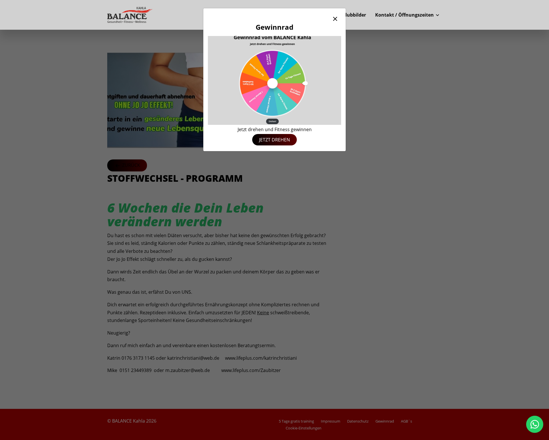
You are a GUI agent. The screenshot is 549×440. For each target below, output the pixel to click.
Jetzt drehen (274, 140)
